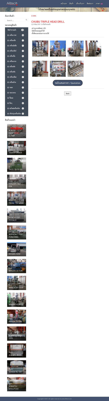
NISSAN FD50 (14, 253)
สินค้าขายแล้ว (46, 24)
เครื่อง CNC (16, 35)
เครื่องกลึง (16, 40)
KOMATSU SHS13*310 (13, 387)
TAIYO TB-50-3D (15, 169)
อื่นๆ (16, 103)
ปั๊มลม (16, 98)
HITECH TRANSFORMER (15, 151)
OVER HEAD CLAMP (14, 134)
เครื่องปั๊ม (16, 56)
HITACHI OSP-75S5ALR (14, 218)
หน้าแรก (64, 3)
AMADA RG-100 (15, 371)
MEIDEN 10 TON (16, 270)
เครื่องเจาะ (16, 61)
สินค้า (72, 3)
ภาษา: (98, 3)
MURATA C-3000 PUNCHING (16, 235)
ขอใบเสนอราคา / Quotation (67, 83)
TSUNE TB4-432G (16, 203)
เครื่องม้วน (16, 82)
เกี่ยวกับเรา (80, 3)
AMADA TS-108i (15, 321)
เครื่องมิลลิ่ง (16, 46)
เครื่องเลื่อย (16, 77)
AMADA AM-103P (16, 287)
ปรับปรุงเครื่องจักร (16, 113)
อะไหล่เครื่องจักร (16, 108)
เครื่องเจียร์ (16, 51)
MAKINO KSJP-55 (16, 304)
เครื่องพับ (16, 72)
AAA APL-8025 (15, 355)
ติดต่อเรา (90, 3)
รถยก (16, 87)
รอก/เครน (16, 93)
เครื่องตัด (16, 66)
